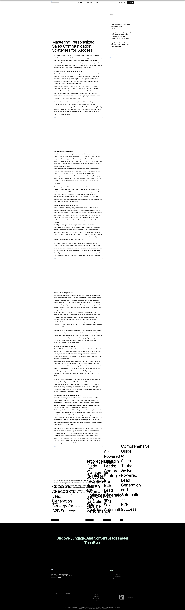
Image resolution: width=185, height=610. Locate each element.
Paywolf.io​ (68, 593)
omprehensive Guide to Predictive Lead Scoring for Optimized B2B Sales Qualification (99, 485)
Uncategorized (55, 520)
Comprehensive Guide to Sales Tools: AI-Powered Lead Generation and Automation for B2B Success (135, 478)
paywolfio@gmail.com (57, 514)
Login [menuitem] (96, 2)
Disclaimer (90, 608)
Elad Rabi (123, 513)
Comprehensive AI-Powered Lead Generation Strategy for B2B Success (66, 498)
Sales (121, 520)
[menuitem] (81, 2)
